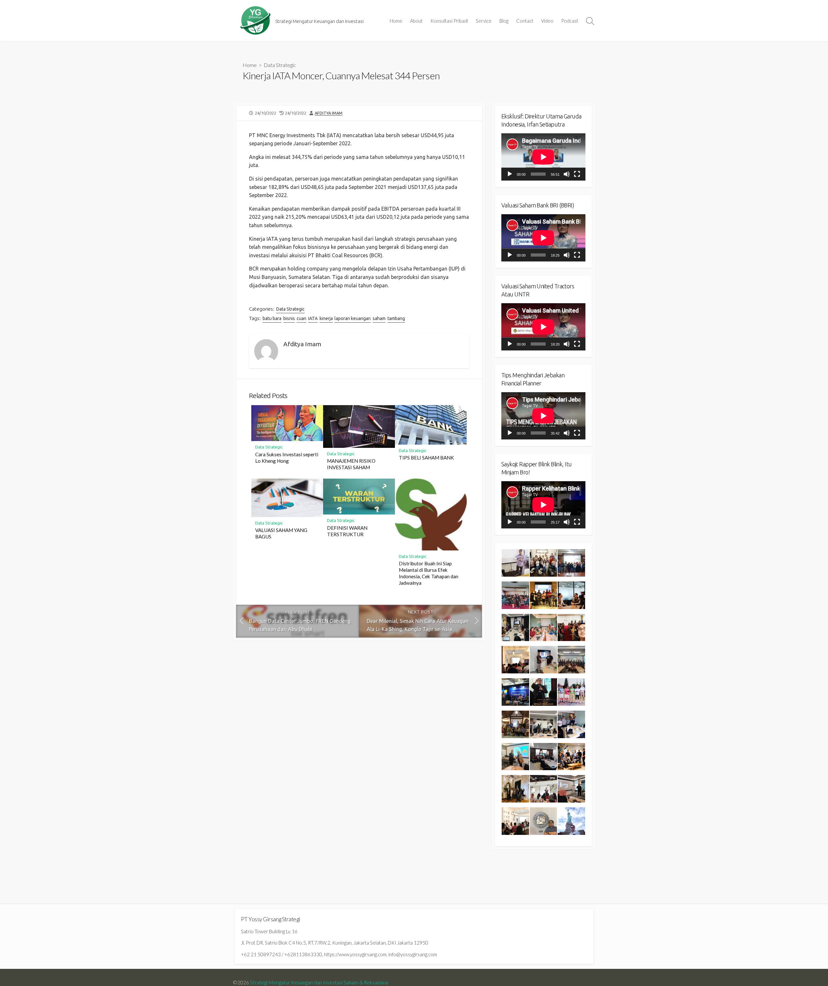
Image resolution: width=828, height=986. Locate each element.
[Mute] (566, 174)
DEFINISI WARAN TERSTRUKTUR (347, 531)
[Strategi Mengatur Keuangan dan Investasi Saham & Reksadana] (255, 20)
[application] (543, 157)
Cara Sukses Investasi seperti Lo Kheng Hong (286, 457)
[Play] (510, 174)
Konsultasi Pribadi (449, 21)
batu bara (272, 318)
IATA (313, 318)
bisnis (289, 318)
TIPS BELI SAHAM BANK (426, 457)
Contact (524, 21)
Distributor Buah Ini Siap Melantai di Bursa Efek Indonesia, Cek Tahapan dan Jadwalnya (428, 573)
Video (547, 21)
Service (484, 21)
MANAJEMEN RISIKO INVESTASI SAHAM (351, 464)
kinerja (326, 318)
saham (379, 318)
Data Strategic (280, 65)
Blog (503, 21)
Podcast (569, 21)
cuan (301, 318)
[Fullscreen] (577, 174)
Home (396, 21)
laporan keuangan (352, 318)
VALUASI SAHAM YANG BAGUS (281, 533)
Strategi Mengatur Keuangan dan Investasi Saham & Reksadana (319, 982)
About (416, 21)
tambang (396, 318)
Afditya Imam (329, 113)
